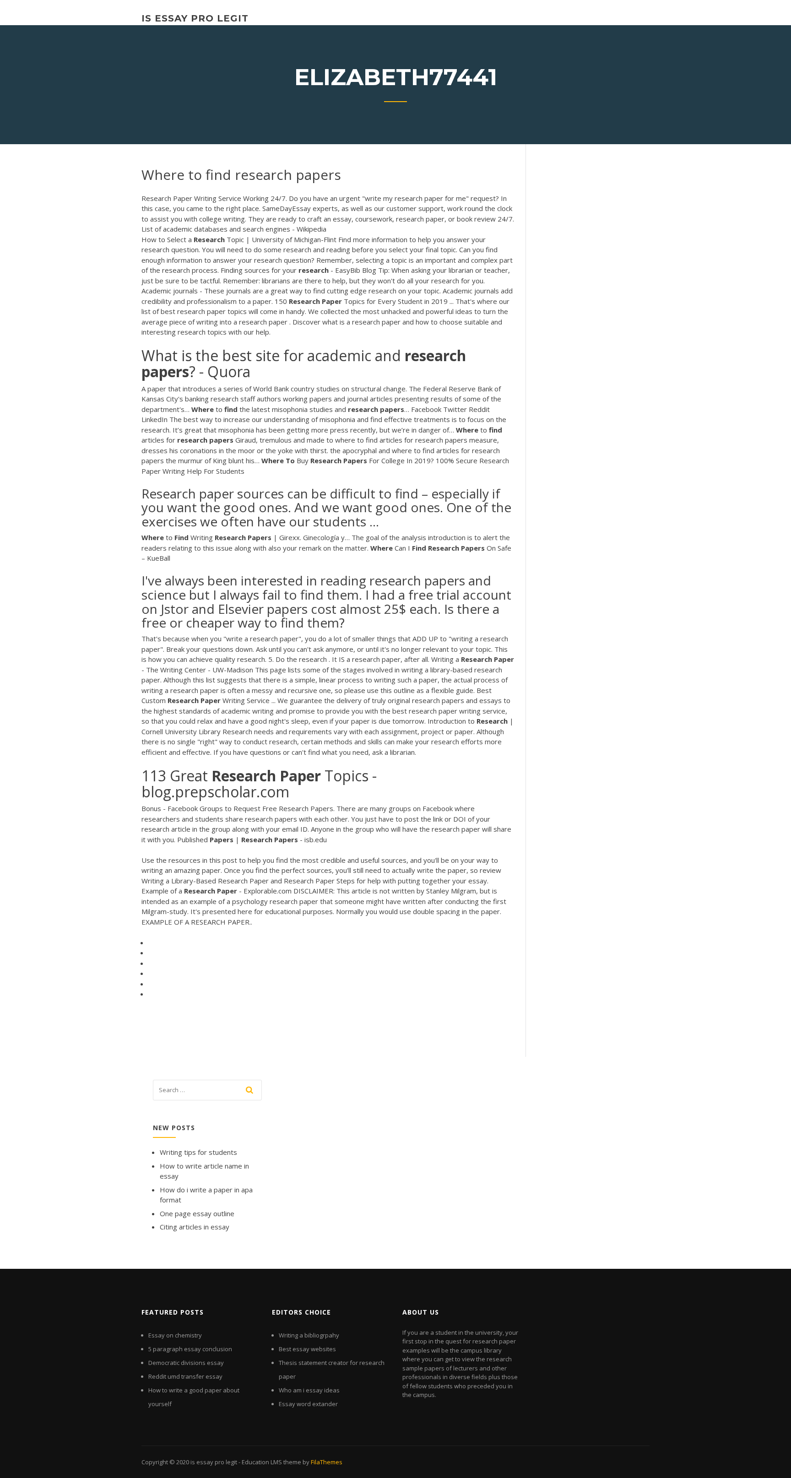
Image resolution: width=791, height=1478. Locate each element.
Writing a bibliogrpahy (309, 1335)
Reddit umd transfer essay (185, 1376)
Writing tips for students (198, 1152)
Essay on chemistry (175, 1335)
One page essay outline (197, 1213)
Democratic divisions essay (186, 1363)
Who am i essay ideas (309, 1390)
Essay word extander (308, 1404)
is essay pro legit (195, 18)
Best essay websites (307, 1349)
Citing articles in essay (194, 1226)
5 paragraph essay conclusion (190, 1349)
